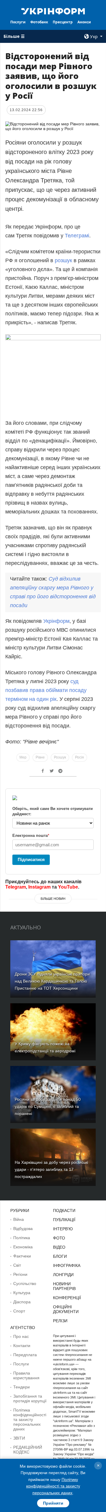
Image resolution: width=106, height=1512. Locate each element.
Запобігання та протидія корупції (30, 1398)
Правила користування (26, 1375)
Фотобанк (39, 22)
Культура (21, 1292)
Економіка (23, 1246)
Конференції (67, 1297)
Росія (79, 757)
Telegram (15, 886)
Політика (21, 1237)
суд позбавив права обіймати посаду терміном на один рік (46, 690)
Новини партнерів (64, 1286)
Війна (18, 1219)
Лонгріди (63, 1274)
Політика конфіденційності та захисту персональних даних (29, 1419)
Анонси (84, 22)
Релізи (60, 1320)
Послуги (18, 22)
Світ (17, 1265)
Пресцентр (63, 22)
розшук (63, 260)
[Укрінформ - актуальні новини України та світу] (53, 10)
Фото (59, 1238)
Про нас (21, 1336)
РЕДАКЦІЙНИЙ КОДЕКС (27, 1449)
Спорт (19, 1311)
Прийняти (53, 1503)
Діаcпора (22, 1301)
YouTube (68, 886)
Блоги (60, 1256)
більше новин (53, 898)
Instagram (39, 886)
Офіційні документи (66, 1309)
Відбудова (23, 1228)
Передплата (25, 1354)
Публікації (64, 1219)
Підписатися (31, 859)
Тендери (21, 1387)
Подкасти (64, 1210)
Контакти (21, 1345)
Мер (22, 757)
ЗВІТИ (19, 1438)
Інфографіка (66, 1265)
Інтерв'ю (63, 1228)
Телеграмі (77, 236)
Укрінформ (56, 621)
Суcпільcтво (24, 1283)
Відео (59, 1247)
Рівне (40, 757)
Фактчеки (22, 1256)
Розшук (60, 757)
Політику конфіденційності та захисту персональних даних (53, 1486)
